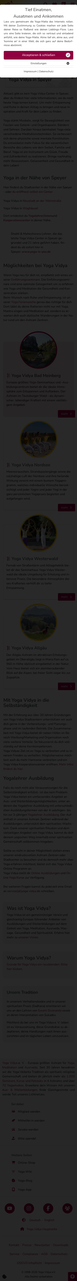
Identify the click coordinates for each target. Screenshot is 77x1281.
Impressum (30, 71)
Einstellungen (39, 63)
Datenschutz (46, 71)
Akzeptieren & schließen (38, 55)
